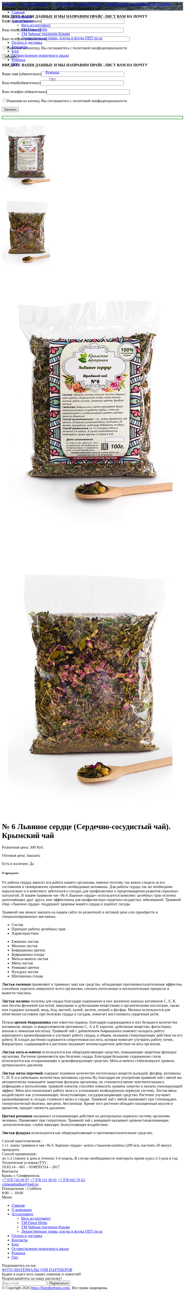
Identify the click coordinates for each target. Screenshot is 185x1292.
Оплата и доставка (27, 42)
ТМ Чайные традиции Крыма (45, 34)
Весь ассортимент (36, 25)
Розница (18, 60)
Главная (18, 12)
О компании (22, 16)
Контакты (20, 47)
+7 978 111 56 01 (43, 1180)
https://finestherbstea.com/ (50, 1288)
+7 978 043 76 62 (71, 1180)
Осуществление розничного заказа (40, 55)
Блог (15, 51)
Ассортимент (22, 21)
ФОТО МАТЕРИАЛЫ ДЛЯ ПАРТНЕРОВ (37, 1270)
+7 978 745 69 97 (15, 1180)
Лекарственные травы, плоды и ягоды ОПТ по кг (62, 38)
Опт (15, 64)
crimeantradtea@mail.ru (20, 1184)
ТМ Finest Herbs (34, 29)
